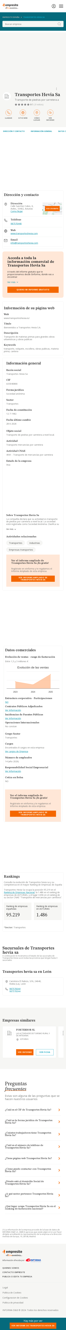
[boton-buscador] (59, 24)
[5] (28, 104)
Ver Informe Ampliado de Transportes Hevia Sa (33, 578)
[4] (25, 104)
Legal (5, 1287)
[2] (19, 104)
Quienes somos (10, 1268)
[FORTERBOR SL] (9, 1033)
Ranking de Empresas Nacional (19, 892)
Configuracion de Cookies (15, 1297)
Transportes (15, 542)
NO (6, 702)
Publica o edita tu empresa (17, 1276)
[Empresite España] (11, 6)
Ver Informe (25, 1052)
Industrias (34, 542)
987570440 (16, 223)
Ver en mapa (52, 209)
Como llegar (17, 211)
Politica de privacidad (12, 1302)
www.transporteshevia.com (24, 233)
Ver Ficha (44, 1052)
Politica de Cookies (11, 1292)
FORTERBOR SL (25, 1030)
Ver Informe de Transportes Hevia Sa (33, 1325)
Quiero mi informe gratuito (33, 289)
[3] (22, 104)
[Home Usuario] (53, 6)
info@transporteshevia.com (24, 243)
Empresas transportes (21, 549)
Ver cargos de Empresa (16, 751)
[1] (16, 104)
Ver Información (13, 710)
